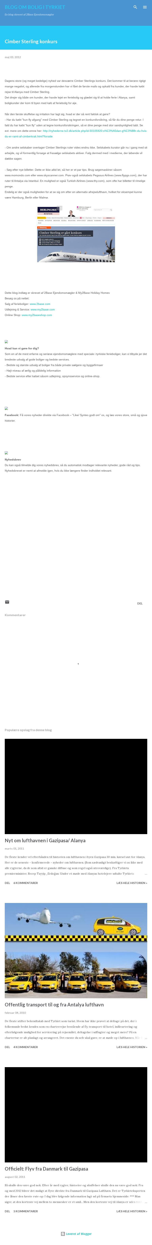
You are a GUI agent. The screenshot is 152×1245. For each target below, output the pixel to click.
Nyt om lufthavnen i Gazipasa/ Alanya (45, 840)
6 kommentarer (25, 883)
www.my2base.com (43, 309)
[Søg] (135, 7)
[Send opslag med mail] (7, 603)
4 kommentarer (25, 1047)
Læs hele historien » (132, 883)
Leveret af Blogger (78, 1234)
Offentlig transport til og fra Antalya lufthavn (54, 1004)
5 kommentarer (25, 1211)
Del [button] (139, 603)
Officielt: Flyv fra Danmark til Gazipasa (46, 1169)
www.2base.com (40, 303)
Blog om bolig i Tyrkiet (35, 7)
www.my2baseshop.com (37, 315)
